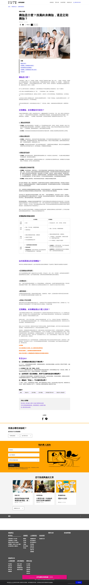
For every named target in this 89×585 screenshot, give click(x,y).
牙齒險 (24, 544)
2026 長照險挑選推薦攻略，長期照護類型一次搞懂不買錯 (33, 405)
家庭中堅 (32, 549)
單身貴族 (32, 544)
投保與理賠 (67, 533)
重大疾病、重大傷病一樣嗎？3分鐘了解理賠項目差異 (32, 403)
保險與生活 (11, 558)
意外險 (24, 540)
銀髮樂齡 (32, 551)
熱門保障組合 (33, 540)
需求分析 (51, 533)
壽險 (21, 392)
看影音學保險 (20, 569)
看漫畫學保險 (20, 567)
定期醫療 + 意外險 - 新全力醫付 (14, 544)
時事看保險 (19, 565)
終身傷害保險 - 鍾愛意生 (13, 546)
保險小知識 (19, 563)
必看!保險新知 (20, 560)
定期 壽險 (34, 392)
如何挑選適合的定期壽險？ (26, 67)
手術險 (24, 542)
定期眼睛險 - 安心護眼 (12, 540)
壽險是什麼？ (23, 63)
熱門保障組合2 (33, 542)
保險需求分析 (42, 538)
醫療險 (24, 538)
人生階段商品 (33, 535)
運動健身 (28, 571)
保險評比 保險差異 (60, 392)
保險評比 (27, 392)
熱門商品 (10, 535)
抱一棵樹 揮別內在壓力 (26, 407)
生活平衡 (28, 565)
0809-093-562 (78, 2)
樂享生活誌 (29, 560)
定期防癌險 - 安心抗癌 (12, 538)
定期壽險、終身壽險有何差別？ (27, 65)
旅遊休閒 (28, 569)
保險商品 (11, 533)
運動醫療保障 (33, 538)
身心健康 (28, 563)
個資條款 (22, 467)
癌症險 (24, 547)
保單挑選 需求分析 (50, 392)
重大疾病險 (25, 546)
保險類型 (25, 535)
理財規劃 (28, 567)
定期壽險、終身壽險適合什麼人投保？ (29, 69)
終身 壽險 (41, 392)
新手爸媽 (32, 547)
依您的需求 (42, 535)
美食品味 (28, 573)
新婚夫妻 (32, 546)
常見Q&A (23, 71)
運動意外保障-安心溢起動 (13, 542)
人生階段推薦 (11, 560)
